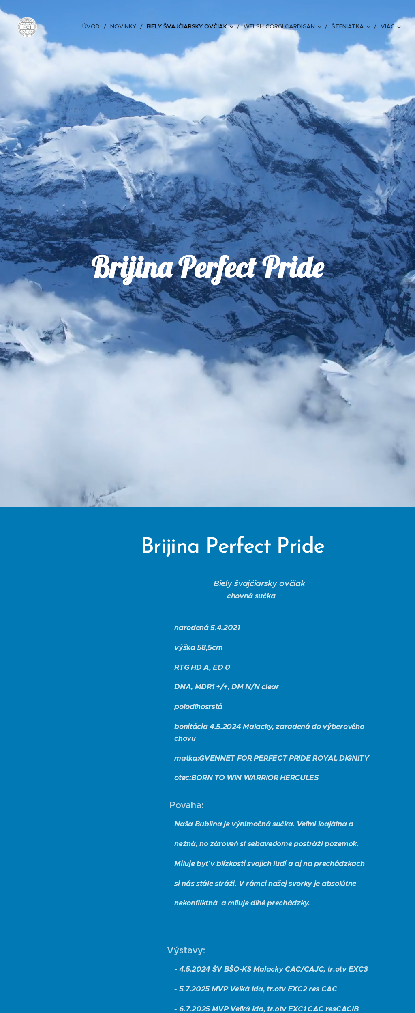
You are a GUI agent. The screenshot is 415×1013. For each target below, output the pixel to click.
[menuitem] (93, 26)
